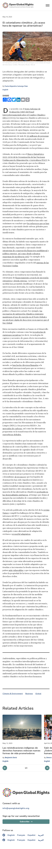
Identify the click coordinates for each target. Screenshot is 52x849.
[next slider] (5, 768)
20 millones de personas (38, 136)
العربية (41, 835)
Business (29, 694)
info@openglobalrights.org (16, 808)
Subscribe (24, 821)
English (5, 90)
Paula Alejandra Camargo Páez (16, 86)
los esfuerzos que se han (38, 223)
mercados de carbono (12, 428)
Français (21, 835)
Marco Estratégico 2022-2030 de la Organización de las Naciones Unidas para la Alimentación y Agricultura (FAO (24, 157)
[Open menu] (47, 5)
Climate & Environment (13, 694)
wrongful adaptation (21, 534)
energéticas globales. (12, 434)
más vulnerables (16, 570)
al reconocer (20, 477)
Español (31, 835)
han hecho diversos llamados (25, 365)
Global (38, 694)
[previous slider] (47, 768)
